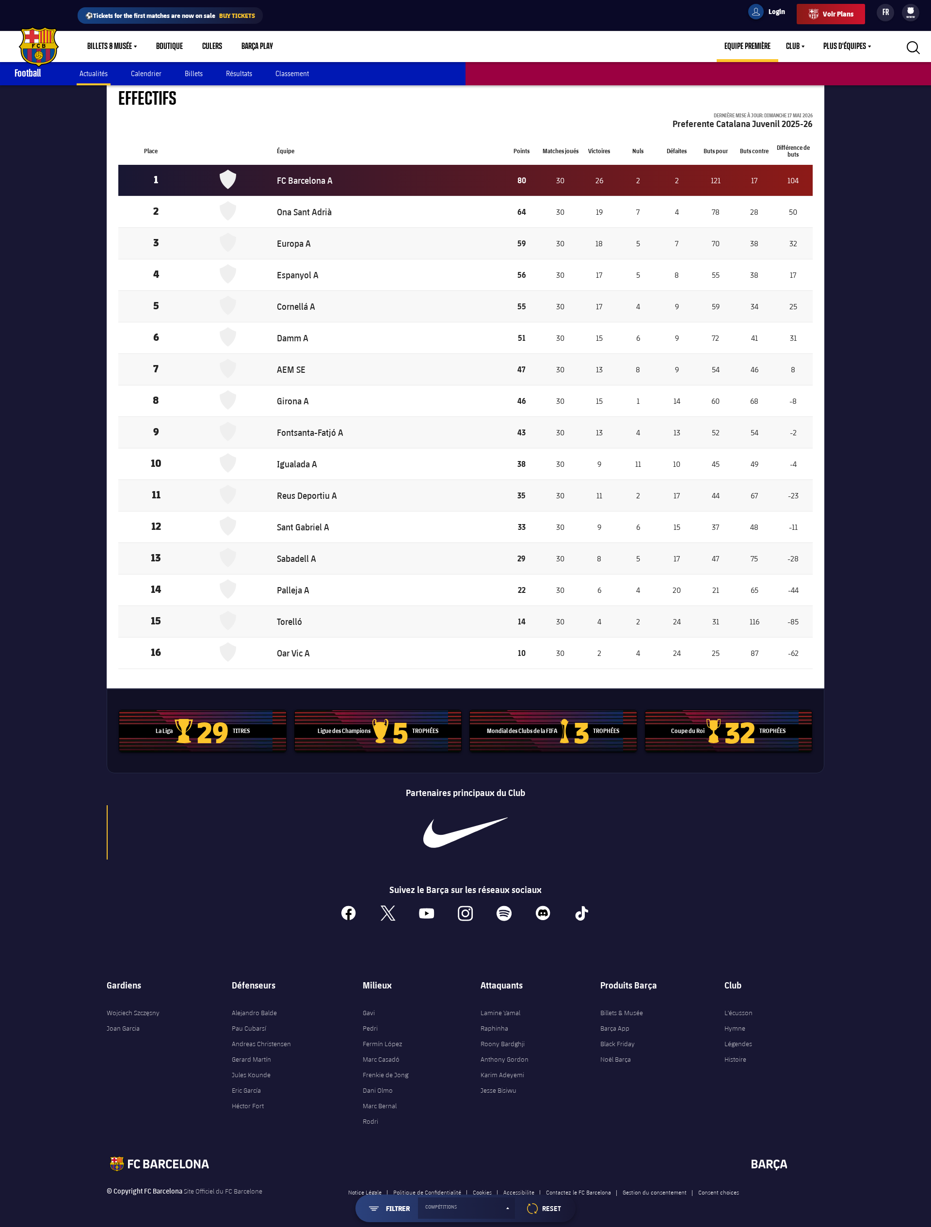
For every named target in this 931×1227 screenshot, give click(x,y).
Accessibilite (518, 1192)
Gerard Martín (251, 1059)
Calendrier (146, 73)
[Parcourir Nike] (465, 832)
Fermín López (382, 1044)
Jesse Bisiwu (498, 1090)
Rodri (370, 1121)
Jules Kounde (251, 1075)
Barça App (614, 1028)
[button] (466, 1208)
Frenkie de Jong (385, 1075)
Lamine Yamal (500, 1013)
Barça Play (257, 46)
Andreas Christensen (261, 1044)
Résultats (239, 73)
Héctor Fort (248, 1106)
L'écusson (738, 1013)
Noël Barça (615, 1059)
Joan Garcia (123, 1028)
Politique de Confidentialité (427, 1192)
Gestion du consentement (655, 1192)
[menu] (910, 12)
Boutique (169, 46)
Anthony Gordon (505, 1059)
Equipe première (747, 46)
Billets (194, 73)
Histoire (735, 1059)
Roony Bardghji (503, 1044)
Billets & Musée (109, 46)
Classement (292, 73)
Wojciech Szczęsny (133, 1013)
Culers (212, 46)
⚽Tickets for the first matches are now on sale (170, 15)
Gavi (369, 1013)
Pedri (370, 1028)
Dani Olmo (378, 1090)
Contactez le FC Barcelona (578, 1192)
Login (770, 13)
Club (793, 46)
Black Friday (617, 1044)
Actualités (94, 73)
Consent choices (718, 1192)
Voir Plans (838, 13)
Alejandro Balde (254, 1013)
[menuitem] (910, 10)
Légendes (738, 1044)
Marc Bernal (380, 1106)
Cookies (482, 1192)
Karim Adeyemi (502, 1075)
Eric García (246, 1090)
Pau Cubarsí (249, 1028)
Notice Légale (365, 1192)
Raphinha (494, 1028)
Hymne (734, 1028)
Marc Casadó (381, 1059)
